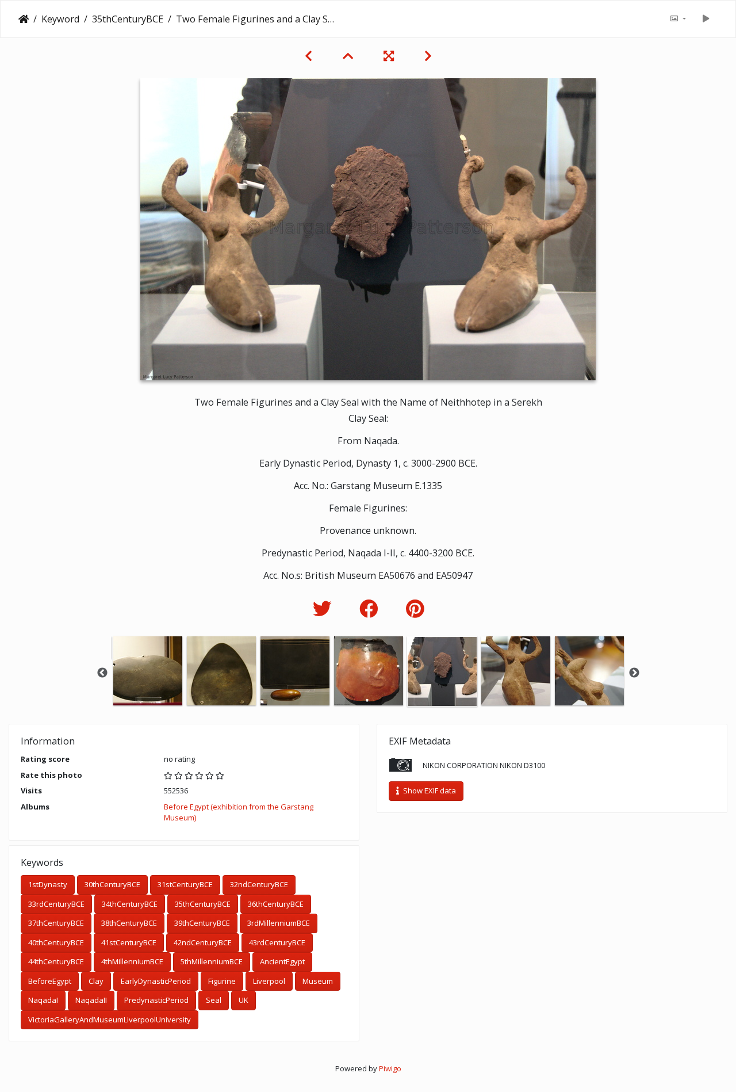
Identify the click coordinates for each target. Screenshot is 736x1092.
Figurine (222, 981)
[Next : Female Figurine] (428, 56)
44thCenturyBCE (56, 961)
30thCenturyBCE (112, 884)
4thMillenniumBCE (132, 961)
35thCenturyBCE (127, 19)
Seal (213, 1000)
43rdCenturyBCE (277, 942)
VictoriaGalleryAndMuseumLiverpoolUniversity (109, 1019)
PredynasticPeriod (156, 1000)
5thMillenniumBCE (212, 961)
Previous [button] (102, 673)
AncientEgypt (282, 961)
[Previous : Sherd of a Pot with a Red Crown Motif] (310, 56)
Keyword (60, 19)
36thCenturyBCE (276, 904)
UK (243, 1000)
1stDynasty (47, 884)
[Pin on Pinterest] (414, 608)
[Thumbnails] (349, 56)
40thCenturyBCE (56, 942)
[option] (148, 670)
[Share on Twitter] (324, 608)
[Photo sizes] (677, 19)
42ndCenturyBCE (203, 942)
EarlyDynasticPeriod (156, 981)
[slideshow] (705, 19)
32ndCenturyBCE (259, 884)
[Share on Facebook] (371, 608)
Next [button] (634, 673)
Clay (96, 981)
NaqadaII (91, 1000)
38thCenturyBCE (129, 923)
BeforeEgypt (49, 981)
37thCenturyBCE (56, 923)
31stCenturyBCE (185, 884)
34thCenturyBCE (130, 904)
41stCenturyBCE (128, 942)
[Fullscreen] (390, 56)
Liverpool (269, 981)
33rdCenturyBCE (56, 904)
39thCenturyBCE (202, 923)
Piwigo (390, 1068)
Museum (317, 981)
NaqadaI (43, 1000)
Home (23, 19)
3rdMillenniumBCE (278, 923)
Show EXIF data (428, 790)
